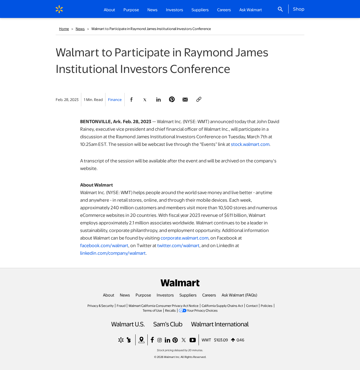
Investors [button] (174, 9)
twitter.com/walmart (178, 245)
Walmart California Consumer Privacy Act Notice (164, 305)
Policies (267, 305)
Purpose (143, 295)
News (80, 28)
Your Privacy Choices (202, 310)
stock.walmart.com (250, 144)
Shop (298, 8)
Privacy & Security (100, 305)
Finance (115, 99)
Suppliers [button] (200, 9)
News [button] (152, 9)
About (108, 295)
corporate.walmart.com (184, 238)
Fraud (121, 305)
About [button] (109, 9)
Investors (165, 295)
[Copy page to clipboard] (199, 99)
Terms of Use (152, 310)
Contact (252, 305)
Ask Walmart (250, 9)
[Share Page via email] (185, 99)
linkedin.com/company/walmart (113, 253)
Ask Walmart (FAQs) (239, 295)
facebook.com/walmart (104, 245)
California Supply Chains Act (222, 305)
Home (64, 28)
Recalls (170, 310)
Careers (224, 9)
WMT (206, 340)
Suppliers (188, 295)
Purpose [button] (131, 9)
